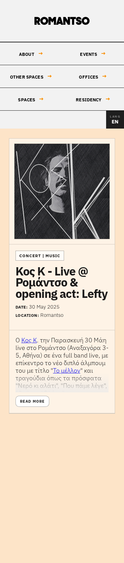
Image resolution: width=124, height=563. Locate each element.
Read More (32, 401)
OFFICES (93, 76)
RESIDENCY (93, 99)
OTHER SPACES (31, 76)
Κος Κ (29, 340)
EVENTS (93, 53)
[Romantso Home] (62, 21)
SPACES (31, 99)
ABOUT (31, 53)
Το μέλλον (66, 370)
